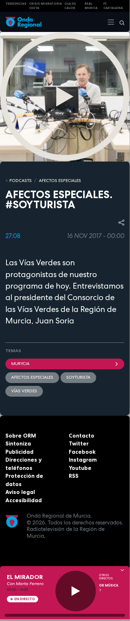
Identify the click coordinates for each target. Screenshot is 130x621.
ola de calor (70, 6)
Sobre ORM (20, 435)
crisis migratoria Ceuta (45, 6)
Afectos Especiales (60, 180)
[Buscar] (119, 22)
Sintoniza (18, 443)
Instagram (83, 459)
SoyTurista (78, 377)
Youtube (80, 467)
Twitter (79, 443)
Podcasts (20, 180)
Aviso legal (20, 492)
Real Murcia (91, 6)
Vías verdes (24, 391)
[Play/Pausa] (75, 591)
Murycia (20, 363)
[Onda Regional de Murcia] (23, 22)
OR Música (108, 585)
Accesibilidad (23, 500)
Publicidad (19, 451)
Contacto (81, 435)
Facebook (82, 451)
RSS (74, 475)
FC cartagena (113, 6)
